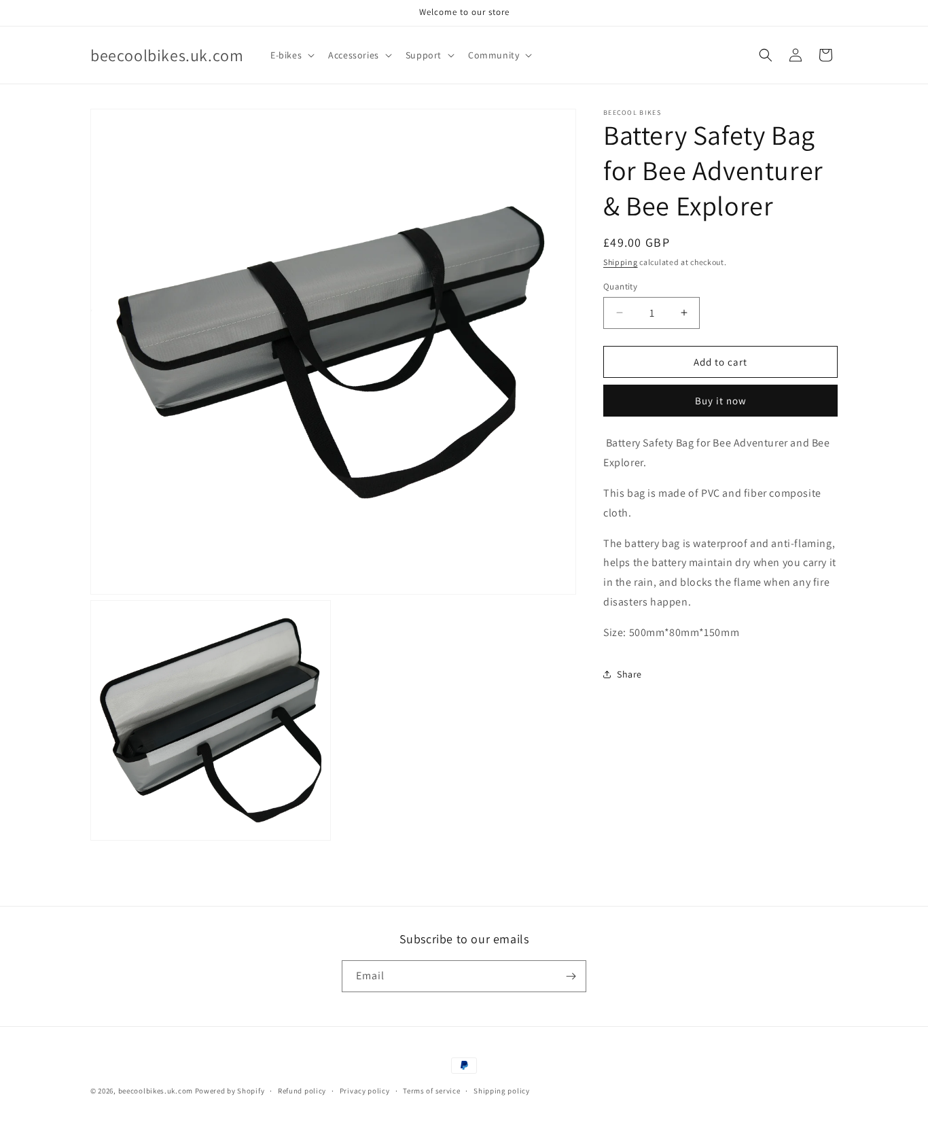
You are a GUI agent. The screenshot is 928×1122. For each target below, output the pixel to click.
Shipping (620, 262)
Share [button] (629, 673)
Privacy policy (365, 1090)
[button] (291, 55)
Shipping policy (502, 1090)
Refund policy (302, 1090)
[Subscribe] (571, 976)
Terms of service (431, 1090)
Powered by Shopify (230, 1090)
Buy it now (721, 400)
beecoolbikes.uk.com (155, 1090)
